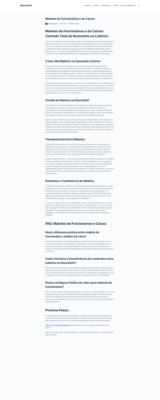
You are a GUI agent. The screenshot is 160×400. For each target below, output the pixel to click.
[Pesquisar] (139, 5)
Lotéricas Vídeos (73, 23)
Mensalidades (106, 5)
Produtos (88, 5)
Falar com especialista (128, 5)
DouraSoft (26, 5)
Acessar (115, 5)
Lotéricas (96, 5)
